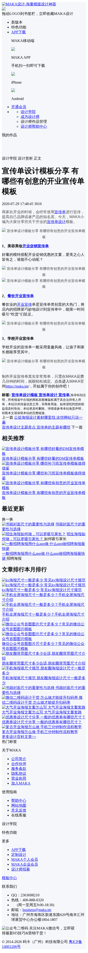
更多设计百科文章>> (19, 737)
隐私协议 (18, 773)
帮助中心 (18, 800)
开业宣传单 (24, 296)
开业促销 (30, 246)
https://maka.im (17, 386)
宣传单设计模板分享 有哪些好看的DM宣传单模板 (43, 458)
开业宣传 (24, 304)
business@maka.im (37, 910)
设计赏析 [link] (25, 158)
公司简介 (18, 759)
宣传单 (60, 212)
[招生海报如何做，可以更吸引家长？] (34, 534)
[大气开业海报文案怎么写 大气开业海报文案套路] (43, 707)
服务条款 (18, 769)
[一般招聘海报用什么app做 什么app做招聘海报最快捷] (44, 549)
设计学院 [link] (9, 158)
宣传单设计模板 (25, 395)
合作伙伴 (18, 764)
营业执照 (18, 778)
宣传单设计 (56, 222)
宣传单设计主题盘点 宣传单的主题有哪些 (36, 427)
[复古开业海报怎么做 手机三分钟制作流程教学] (42, 727)
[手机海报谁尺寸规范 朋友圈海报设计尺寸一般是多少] (44, 673)
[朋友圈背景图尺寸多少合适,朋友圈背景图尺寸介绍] (44, 658)
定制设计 (18, 855)
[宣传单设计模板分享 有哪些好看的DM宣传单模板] (44, 454)
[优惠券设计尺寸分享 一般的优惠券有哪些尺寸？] (43, 717)
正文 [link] (37, 158)
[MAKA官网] (29, 4)
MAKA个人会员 (24, 859)
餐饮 (11, 296)
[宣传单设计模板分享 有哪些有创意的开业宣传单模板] (44, 488)
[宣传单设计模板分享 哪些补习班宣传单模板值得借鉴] (44, 468)
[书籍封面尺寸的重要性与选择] (28, 524)
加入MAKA (21, 783)
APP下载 (18, 32)
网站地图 (18, 805)
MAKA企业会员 (24, 864)
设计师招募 (20, 869)
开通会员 (18, 107)
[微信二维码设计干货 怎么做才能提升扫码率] (40, 697)
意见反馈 (18, 810)
